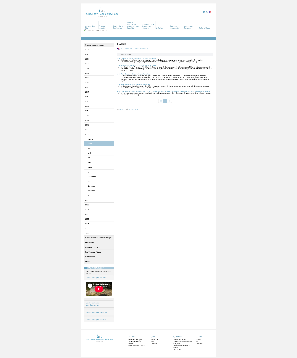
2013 (87, 111)
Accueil (122, 109)
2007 (87, 195)
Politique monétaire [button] (102, 27)
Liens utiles (199, 344)
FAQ (152, 341)
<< (161, 101)
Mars (89, 148)
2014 (87, 106)
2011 (87, 120)
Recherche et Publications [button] (118, 27)
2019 (87, 82)
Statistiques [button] (160, 28)
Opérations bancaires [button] (188, 27)
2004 (87, 209)
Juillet (90, 167)
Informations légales (179, 339)
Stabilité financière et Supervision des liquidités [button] (133, 25)
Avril (89, 153)
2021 (87, 73)
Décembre (91, 190)
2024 (87, 59)
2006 (87, 200)
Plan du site (177, 349)
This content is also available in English (134, 49)
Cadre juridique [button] (204, 28)
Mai (89, 157)
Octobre (91, 181)
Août (89, 172)
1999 (87, 233)
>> (169, 101)
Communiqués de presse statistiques (98, 238)
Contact (130, 344)
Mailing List (154, 339)
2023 (87, 63)
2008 (87, 134)
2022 (87, 68)
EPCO (198, 341)
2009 (87, 129)
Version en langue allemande (96, 312)
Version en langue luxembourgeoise (92, 304)
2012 (87, 115)
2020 (87, 78)
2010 (87, 125)
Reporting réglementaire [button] (175, 27)
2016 (87, 96)
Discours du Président (93, 247)
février (90, 143)
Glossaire (154, 344)
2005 (87, 205)
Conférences (90, 256)
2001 (87, 224)
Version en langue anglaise (96, 319)
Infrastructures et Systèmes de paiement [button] (148, 26)
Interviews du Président (93, 252)
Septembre (92, 176)
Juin (89, 162)
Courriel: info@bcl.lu (134, 341)
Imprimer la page (134, 109)
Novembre (91, 186)
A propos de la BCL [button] (90, 27)
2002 (87, 219)
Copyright (176, 344)
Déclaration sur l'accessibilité (182, 341)
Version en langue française (96, 277)
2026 (87, 49)
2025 (87, 54)
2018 (87, 87)
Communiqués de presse (94, 45)
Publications (89, 242)
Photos (87, 261)
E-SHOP (198, 339)
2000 (87, 228)
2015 (87, 101)
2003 (87, 214)
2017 (87, 92)
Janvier (90, 139)
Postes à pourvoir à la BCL (136, 346)
